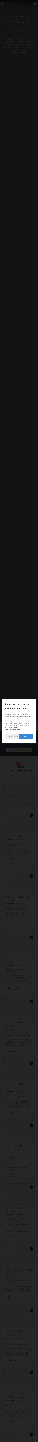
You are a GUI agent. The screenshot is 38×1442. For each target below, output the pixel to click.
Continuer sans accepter (12, 729)
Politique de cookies (11, 727)
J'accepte (26, 737)
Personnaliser (12, 737)
